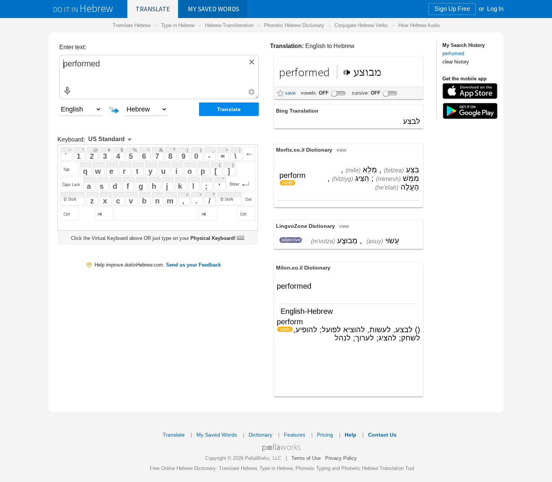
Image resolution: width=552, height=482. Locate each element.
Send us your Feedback (193, 265)
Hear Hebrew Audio (419, 25)
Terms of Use (306, 458)
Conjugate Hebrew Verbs (361, 25)
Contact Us (382, 435)
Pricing (325, 435)
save (290, 93)
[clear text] (251, 62)
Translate (153, 9)
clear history (455, 62)
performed (453, 53)
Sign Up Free (452, 9)
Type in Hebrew (178, 25)
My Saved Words (216, 435)
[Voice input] (67, 91)
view (341, 150)
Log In (495, 9)
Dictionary (260, 435)
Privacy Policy (341, 458)
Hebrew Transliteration (229, 25)
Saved (213, 9)
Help (350, 435)
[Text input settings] (251, 92)
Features (294, 435)
